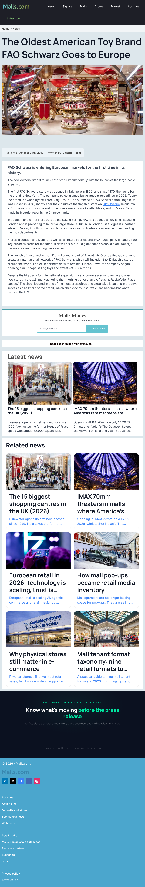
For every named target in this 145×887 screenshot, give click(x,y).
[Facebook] (29, 781)
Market (115, 6)
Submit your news (13, 816)
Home (5, 28)
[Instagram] (37, 781)
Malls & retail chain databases (21, 841)
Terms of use (10, 880)
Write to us (9, 823)
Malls (83, 6)
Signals (67, 6)
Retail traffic (9, 835)
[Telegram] (21, 781)
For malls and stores (14, 810)
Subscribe (13, 18)
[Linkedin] (5, 781)
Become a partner (13, 848)
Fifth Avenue (111, 204)
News (51, 6)
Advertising (9, 803)
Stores (99, 6)
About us (133, 6)
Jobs (5, 861)
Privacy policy (11, 873)
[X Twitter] (13, 781)
